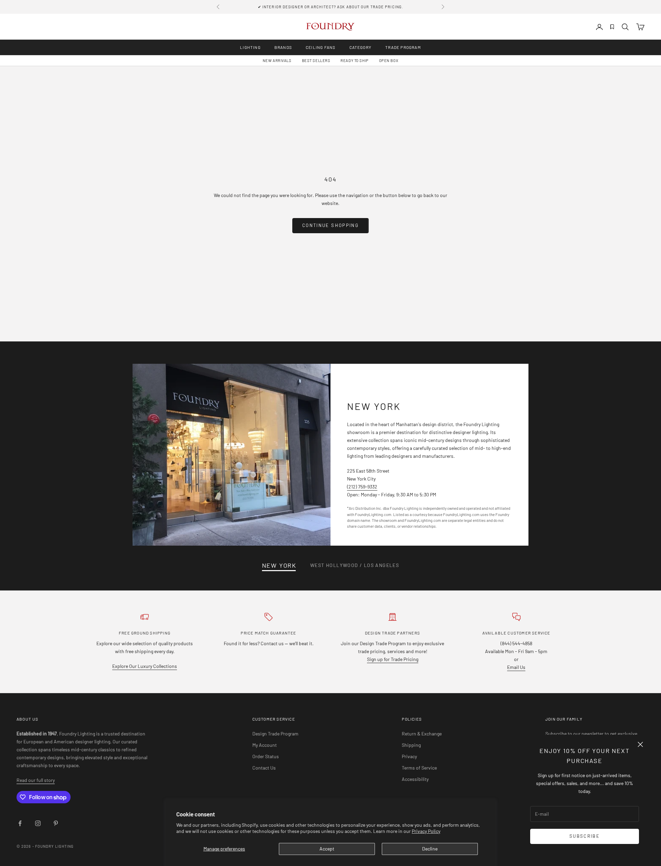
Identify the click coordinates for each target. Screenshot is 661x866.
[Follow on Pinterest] (55, 823)
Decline (430, 849)
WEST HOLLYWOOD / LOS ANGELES (354, 565)
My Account (264, 745)
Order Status (265, 756)
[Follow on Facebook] (20, 823)
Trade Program (403, 47)
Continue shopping (330, 225)
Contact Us (264, 768)
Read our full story (36, 780)
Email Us (516, 667)
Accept (326, 849)
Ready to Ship (354, 60)
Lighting (250, 47)
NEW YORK (279, 565)
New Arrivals (277, 60)
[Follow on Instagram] (37, 823)
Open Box (388, 60)
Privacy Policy (426, 831)
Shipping (411, 745)
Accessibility (415, 779)
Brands (283, 47)
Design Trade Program (275, 733)
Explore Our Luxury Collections (144, 666)
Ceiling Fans (320, 47)
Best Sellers (316, 60)
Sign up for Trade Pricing (392, 659)
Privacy (409, 756)
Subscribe (584, 836)
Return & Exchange (422, 733)
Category (360, 47)
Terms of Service (419, 768)
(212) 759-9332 (362, 486)
